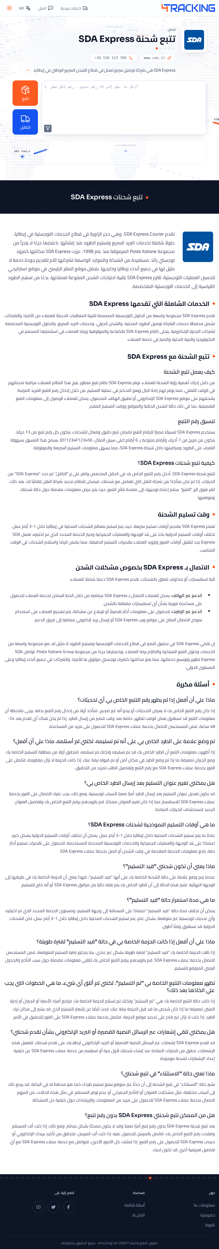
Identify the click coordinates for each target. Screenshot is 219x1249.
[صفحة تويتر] (53, 1207)
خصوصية (207, 1215)
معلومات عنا (204, 1205)
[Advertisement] (109, 152)
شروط (210, 1225)
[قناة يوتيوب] (38, 1207)
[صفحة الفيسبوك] (68, 1207)
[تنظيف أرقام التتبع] (48, 128)
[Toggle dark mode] (9, 8)
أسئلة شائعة (134, 1205)
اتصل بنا (138, 1215)
